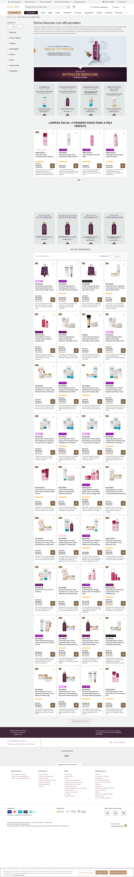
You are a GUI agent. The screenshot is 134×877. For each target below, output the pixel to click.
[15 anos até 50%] (31, 12)
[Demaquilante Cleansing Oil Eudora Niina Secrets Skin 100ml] (115, 139)
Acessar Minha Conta (116, 7)
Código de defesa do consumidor (75, 788)
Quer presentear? (119, 742)
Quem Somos (43, 774)
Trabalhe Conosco (45, 782)
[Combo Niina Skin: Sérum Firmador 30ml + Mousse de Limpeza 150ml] (45, 321)
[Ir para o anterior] (123, 12)
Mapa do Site (68, 776)
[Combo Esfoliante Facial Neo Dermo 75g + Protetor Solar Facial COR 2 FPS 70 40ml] (45, 625)
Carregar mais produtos (80, 721)
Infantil (97, 792)
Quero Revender (79, 2)
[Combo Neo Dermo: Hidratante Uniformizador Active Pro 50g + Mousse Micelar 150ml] (115, 270)
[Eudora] (13, 7)
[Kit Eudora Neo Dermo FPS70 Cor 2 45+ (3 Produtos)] (45, 574)
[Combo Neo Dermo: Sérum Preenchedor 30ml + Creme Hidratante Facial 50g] (92, 625)
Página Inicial (11, 17)
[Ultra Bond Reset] (14, 12)
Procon (66, 778)
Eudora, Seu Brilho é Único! (47, 780)
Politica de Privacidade (72, 780)
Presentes (108, 13)
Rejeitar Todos (101, 872)
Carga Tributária (69, 796)
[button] (53, 133)
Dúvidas (41, 786)
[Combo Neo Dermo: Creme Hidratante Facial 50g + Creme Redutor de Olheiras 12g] (45, 676)
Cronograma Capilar (102, 776)
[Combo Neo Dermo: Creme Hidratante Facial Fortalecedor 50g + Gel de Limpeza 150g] (92, 372)
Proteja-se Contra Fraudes (73, 782)
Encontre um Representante (20, 778)
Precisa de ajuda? (45, 2)
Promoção (77, 13)
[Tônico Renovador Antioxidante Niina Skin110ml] (45, 139)
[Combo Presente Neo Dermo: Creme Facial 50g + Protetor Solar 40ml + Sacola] (92, 270)
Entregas (67, 794)
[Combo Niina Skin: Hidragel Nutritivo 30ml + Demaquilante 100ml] (92, 574)
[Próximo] (85, 180)
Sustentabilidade (44, 784)
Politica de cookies (19, 875)
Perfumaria (67, 13)
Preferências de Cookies (72, 784)
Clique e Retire (43, 778)
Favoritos (123, 2)
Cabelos (99, 13)
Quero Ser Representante (20, 776)
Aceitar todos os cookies (118, 872)
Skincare (98, 784)
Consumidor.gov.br (70, 786)
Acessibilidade (15, 2)
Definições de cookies (86, 872)
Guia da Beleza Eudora (103, 798)
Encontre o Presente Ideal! (104, 794)
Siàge (50, 13)
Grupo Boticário (29, 2)
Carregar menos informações (67, 764)
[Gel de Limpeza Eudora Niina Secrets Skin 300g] (92, 139)
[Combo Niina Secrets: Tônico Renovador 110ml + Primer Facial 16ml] (115, 676)
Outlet (43, 13)
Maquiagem (99, 778)
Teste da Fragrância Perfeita (104, 788)
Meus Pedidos (109, 2)
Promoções (68, 774)
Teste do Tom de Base (102, 782)
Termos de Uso (69, 790)
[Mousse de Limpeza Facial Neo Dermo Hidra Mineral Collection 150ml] (68, 139)
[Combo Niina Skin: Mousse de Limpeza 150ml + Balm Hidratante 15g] (115, 574)
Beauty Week (99, 796)
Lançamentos (89, 13)
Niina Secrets (120, 13)
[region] (67, 872)
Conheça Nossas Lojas (46, 776)
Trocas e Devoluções (71, 792)
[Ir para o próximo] (125, 12)
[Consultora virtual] (74, 7)
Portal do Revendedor (62, 2)
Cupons (57, 13)
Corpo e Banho (100, 790)
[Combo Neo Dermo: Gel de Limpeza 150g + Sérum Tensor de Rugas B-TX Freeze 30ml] (68, 525)
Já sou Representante (18, 774)
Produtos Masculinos (102, 780)
